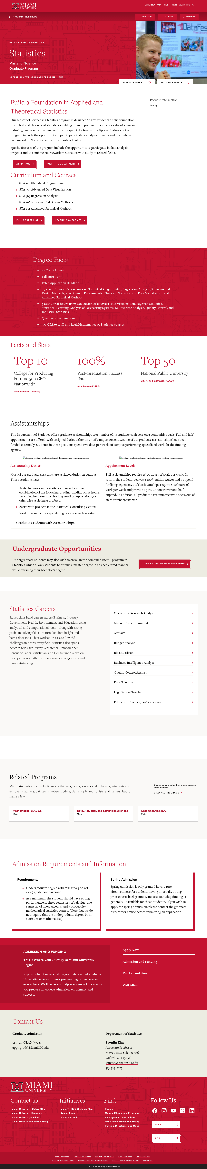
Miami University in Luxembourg (30, 1121)
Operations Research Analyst (134, 613)
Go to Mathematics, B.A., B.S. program (39, 813)
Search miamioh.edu (181, 5)
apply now (23, 163)
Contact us (24, 1100)
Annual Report (69, 1113)
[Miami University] (31, 1087)
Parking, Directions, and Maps (122, 1126)
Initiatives (72, 1100)
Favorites (190, 17)
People (109, 1109)
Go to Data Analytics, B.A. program (168, 813)
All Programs (145, 17)
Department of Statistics (124, 1033)
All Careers (167, 17)
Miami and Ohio (69, 1117)
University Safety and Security (122, 1121)
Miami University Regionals (27, 1113)
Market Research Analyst (131, 623)
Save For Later (132, 82)
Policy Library (148, 1160)
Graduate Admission (27, 1033)
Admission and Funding (140, 961)
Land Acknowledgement (104, 1156)
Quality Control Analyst (130, 672)
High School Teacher (128, 692)
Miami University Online (25, 1117)
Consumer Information (82, 1156)
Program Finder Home (25, 17)
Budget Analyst (124, 643)
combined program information (163, 563)
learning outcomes (68, 220)
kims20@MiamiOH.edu (122, 1062)
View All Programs (166, 793)
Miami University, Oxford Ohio (29, 1109)
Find (110, 1100)
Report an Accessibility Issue (63, 1160)
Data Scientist (123, 682)
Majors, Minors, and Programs (122, 1113)
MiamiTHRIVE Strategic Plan (77, 1109)
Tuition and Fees (135, 973)
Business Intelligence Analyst (134, 662)
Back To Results (171, 82)
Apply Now (131, 949)
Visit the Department (61, 163)
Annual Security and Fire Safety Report (93, 1160)
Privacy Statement (125, 1156)
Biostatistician (124, 652)
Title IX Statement (143, 1156)
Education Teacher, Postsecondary (138, 702)
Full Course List (27, 220)
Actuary (119, 633)
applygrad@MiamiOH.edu (30, 1047)
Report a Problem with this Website (125, 1160)
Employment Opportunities (120, 1117)
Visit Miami (131, 985)
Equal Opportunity (62, 1156)
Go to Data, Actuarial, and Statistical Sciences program (103, 813)
